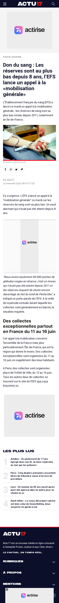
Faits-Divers (12, 57)
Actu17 (30, 4)
